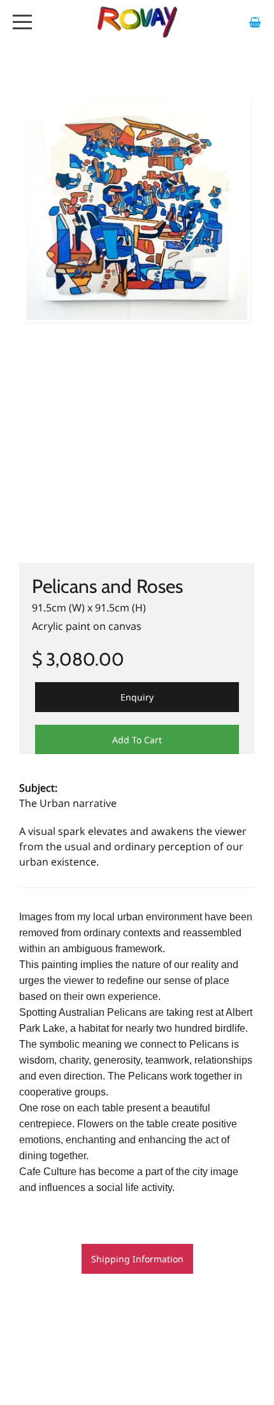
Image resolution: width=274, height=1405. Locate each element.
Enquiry (137, 697)
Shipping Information (137, 1259)
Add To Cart (137, 740)
